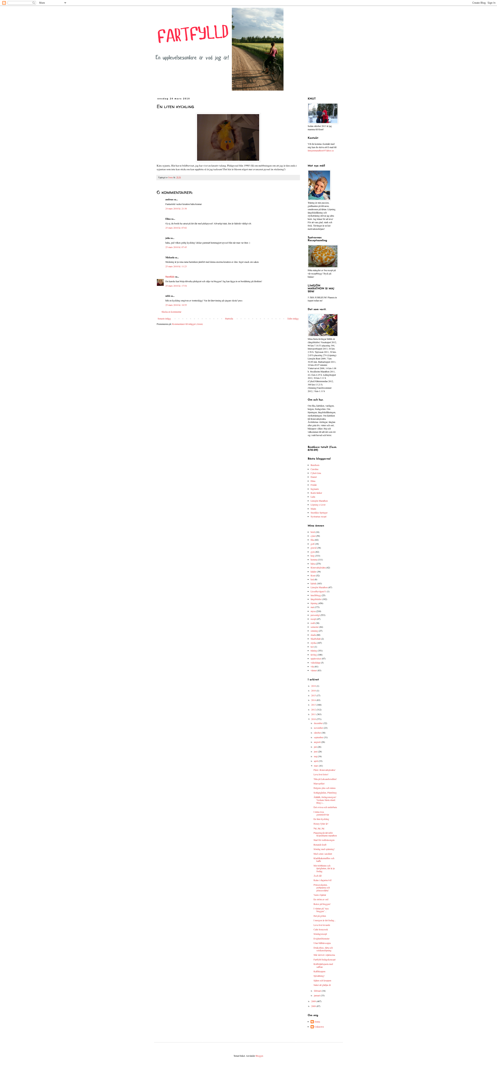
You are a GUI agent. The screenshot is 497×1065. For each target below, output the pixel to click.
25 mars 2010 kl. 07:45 (176, 247)
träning (314, 650)
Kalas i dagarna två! (323, 880)
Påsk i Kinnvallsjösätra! (324, 769)
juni (316, 751)
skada (313, 634)
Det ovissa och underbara (325, 807)
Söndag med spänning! (324, 849)
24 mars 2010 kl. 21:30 (176, 208)
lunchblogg (316, 595)
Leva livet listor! (321, 774)
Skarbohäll (316, 638)
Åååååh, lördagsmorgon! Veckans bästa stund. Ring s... (325, 799)
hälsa (313, 563)
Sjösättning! (319, 975)
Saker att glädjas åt (322, 984)
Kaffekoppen (319, 971)
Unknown (319, 1026)
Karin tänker (316, 492)
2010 (313, 719)
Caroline (314, 469)
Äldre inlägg (293, 318)
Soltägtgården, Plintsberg (325, 792)
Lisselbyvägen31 (318, 591)
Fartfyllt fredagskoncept (324, 959)
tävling (314, 654)
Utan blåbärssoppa (322, 942)
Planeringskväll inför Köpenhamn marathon (325, 834)
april (316, 760)
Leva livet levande (322, 924)
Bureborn (315, 465)
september (319, 737)
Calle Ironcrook (321, 929)
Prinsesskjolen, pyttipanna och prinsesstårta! (322, 887)
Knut (313, 575)
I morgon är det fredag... (325, 920)
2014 (313, 700)
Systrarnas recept (318, 516)
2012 (313, 709)
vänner (314, 670)
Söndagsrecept (320, 933)
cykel (313, 535)
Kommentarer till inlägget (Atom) (187, 323)
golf (312, 543)
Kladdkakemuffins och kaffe (324, 859)
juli (315, 746)
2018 (313, 685)
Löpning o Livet (318, 504)
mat (312, 607)
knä (312, 579)
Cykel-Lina (316, 472)
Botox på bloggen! (322, 903)
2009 (313, 1001)
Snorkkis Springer (319, 512)
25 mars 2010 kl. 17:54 (176, 285)
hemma (314, 559)
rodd (313, 622)
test (312, 646)
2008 (313, 1006)
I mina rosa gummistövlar (321, 813)
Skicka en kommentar (171, 311)
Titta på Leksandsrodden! (325, 779)
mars (316, 765)
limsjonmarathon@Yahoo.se (321, 150)
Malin (313, 508)
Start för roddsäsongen (324, 839)
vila (312, 666)
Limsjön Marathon (319, 500)
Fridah (314, 484)
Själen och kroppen (322, 980)
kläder (313, 571)
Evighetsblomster (321, 938)
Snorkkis (170, 276)
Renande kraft (320, 844)
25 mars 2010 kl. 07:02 (176, 227)
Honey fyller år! (321, 823)
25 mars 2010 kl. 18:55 (176, 304)
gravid (313, 547)
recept (313, 618)
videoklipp (315, 662)
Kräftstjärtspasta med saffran (323, 965)
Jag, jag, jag (319, 828)
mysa (313, 611)
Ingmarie (315, 488)
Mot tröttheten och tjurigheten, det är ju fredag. (324, 868)
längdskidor (316, 599)
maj (316, 756)
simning (314, 630)
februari (318, 990)
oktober (317, 732)
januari (317, 995)
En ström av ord (321, 899)
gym (313, 551)
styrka (313, 642)
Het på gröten (320, 915)
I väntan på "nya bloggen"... (321, 910)
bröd (313, 531)
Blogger (259, 1055)
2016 (313, 690)
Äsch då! (318, 875)
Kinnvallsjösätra (318, 567)
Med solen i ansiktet (323, 853)
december (318, 723)
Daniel (314, 476)
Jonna (317, 1021)
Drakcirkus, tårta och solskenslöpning (323, 949)
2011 (313, 714)
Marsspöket (319, 783)
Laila (313, 496)
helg (313, 555)
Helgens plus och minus (325, 787)
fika (312, 539)
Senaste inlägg (164, 318)
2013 (313, 704)
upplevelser (316, 658)
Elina (313, 480)
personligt (315, 615)
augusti (317, 741)
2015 (313, 695)
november (319, 727)
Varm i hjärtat (320, 894)
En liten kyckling (321, 818)
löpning (314, 603)
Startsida (229, 318)
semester (315, 626)
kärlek (313, 583)
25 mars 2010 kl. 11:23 (176, 266)
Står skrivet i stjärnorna (324, 954)
